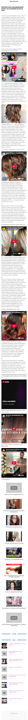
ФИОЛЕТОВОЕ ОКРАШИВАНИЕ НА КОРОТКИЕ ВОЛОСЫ (16, 683)
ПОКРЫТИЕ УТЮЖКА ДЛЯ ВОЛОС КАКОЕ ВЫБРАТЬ (16, 691)
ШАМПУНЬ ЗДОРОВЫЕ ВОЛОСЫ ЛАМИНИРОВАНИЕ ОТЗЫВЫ (16, 660)
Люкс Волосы (14, 1)
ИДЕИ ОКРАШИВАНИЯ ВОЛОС (15, 698)
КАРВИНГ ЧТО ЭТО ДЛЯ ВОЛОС (15, 667)
